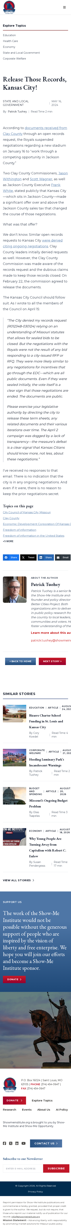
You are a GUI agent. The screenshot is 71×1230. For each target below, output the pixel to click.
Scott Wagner (41, 179)
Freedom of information (19, 530)
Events (26, 1109)
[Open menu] (64, 7)
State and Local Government (21, 52)
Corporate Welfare (14, 58)
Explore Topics (42, 1100)
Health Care (10, 41)
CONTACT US (44, 1143)
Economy (9, 47)
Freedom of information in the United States (33, 535)
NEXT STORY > (52, 661)
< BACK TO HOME (20, 661)
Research (9, 1109)
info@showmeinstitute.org (25, 1216)
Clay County (11, 518)
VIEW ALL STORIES (17, 880)
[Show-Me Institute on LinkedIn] (17, 1143)
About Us (43, 1109)
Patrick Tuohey (17, 111)
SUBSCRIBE (56, 1168)
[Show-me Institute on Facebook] (4, 1143)
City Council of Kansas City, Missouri (27, 512)
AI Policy (62, 1109)
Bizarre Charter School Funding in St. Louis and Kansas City (46, 721)
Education (9, 35)
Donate (12, 979)
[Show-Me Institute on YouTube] (23, 1143)
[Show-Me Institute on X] (10, 1143)
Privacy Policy (35, 1191)
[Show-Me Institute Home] (9, 7)
